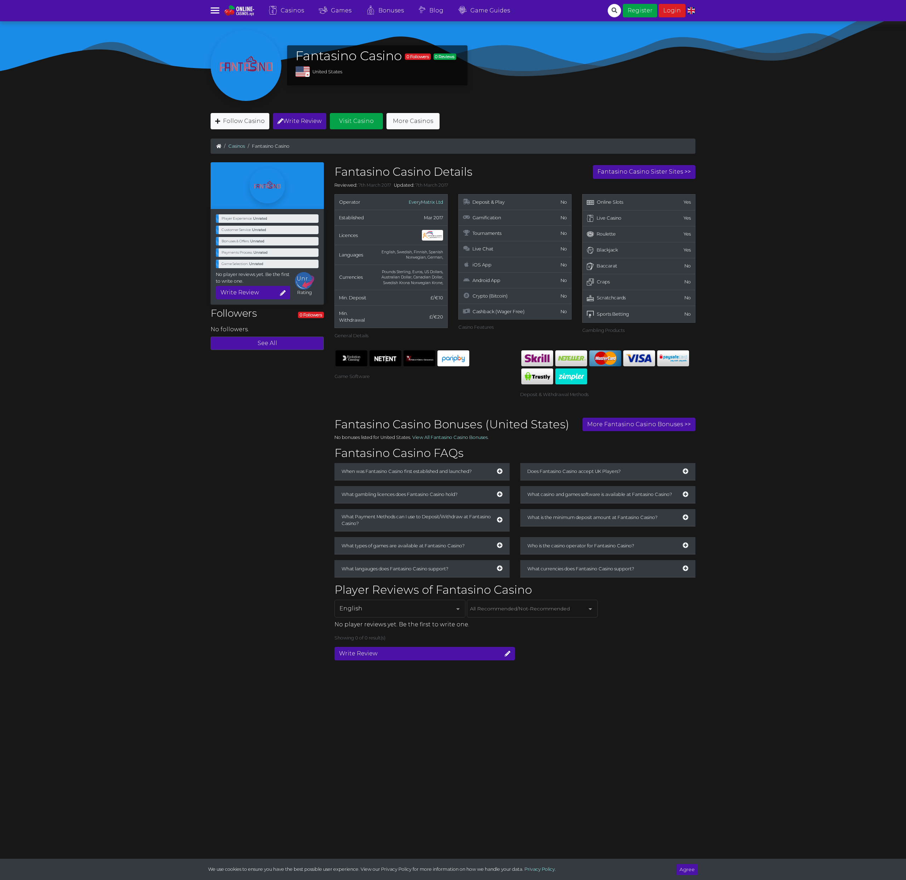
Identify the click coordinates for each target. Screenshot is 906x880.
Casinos (292, 10)
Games (341, 10)
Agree (687, 869)
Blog (436, 10)
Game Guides (490, 10)
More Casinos (413, 121)
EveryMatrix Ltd (426, 202)
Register (640, 10)
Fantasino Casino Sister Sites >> (644, 171)
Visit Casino (356, 121)
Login (672, 10)
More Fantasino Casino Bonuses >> (639, 424)
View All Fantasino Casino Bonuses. (450, 437)
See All (267, 343)
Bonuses (391, 10)
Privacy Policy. (540, 869)
